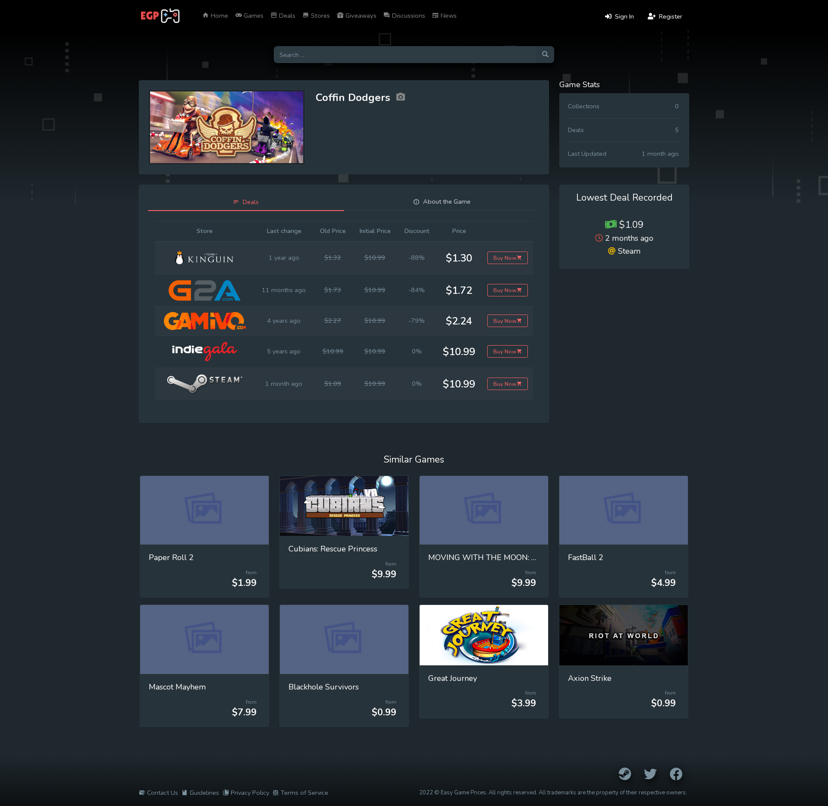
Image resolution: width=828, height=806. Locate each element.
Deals (286, 15)
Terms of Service (304, 792)
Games (252, 15)
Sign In (623, 16)
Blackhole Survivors (324, 687)
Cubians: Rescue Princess (333, 549)
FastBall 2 (585, 557)
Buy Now (505, 257)
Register (669, 16)
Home (218, 15)
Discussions (407, 15)
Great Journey (452, 678)
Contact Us (162, 792)
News (448, 15)
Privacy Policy (250, 792)
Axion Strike (590, 678)
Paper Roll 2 (171, 557)
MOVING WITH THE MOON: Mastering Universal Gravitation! (536, 557)
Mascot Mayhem (177, 687)
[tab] (246, 202)
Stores (319, 15)
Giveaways (360, 15)
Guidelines (204, 792)
